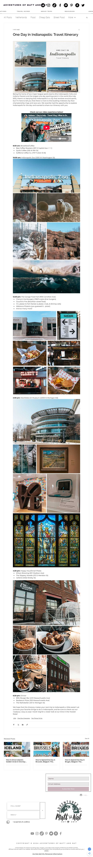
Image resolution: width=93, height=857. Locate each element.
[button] (80, 407)
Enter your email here (20, 435)
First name (17, 428)
